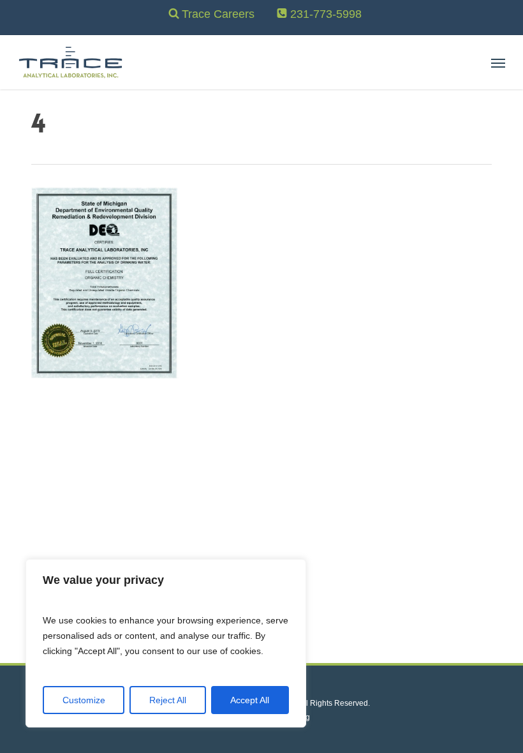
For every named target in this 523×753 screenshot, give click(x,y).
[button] (498, 62)
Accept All (249, 700)
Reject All (167, 700)
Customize (84, 700)
